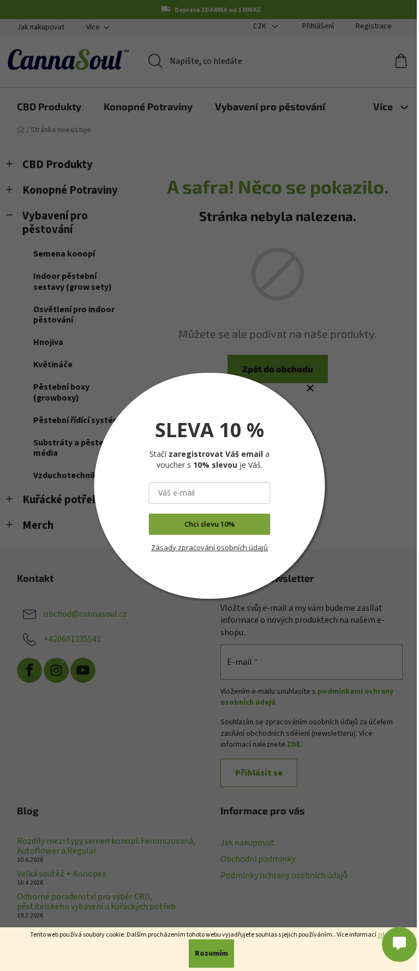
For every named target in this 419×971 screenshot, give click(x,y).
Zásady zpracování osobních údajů (209, 547)
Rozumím (211, 953)
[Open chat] (399, 942)
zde (383, 934)
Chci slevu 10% (209, 524)
